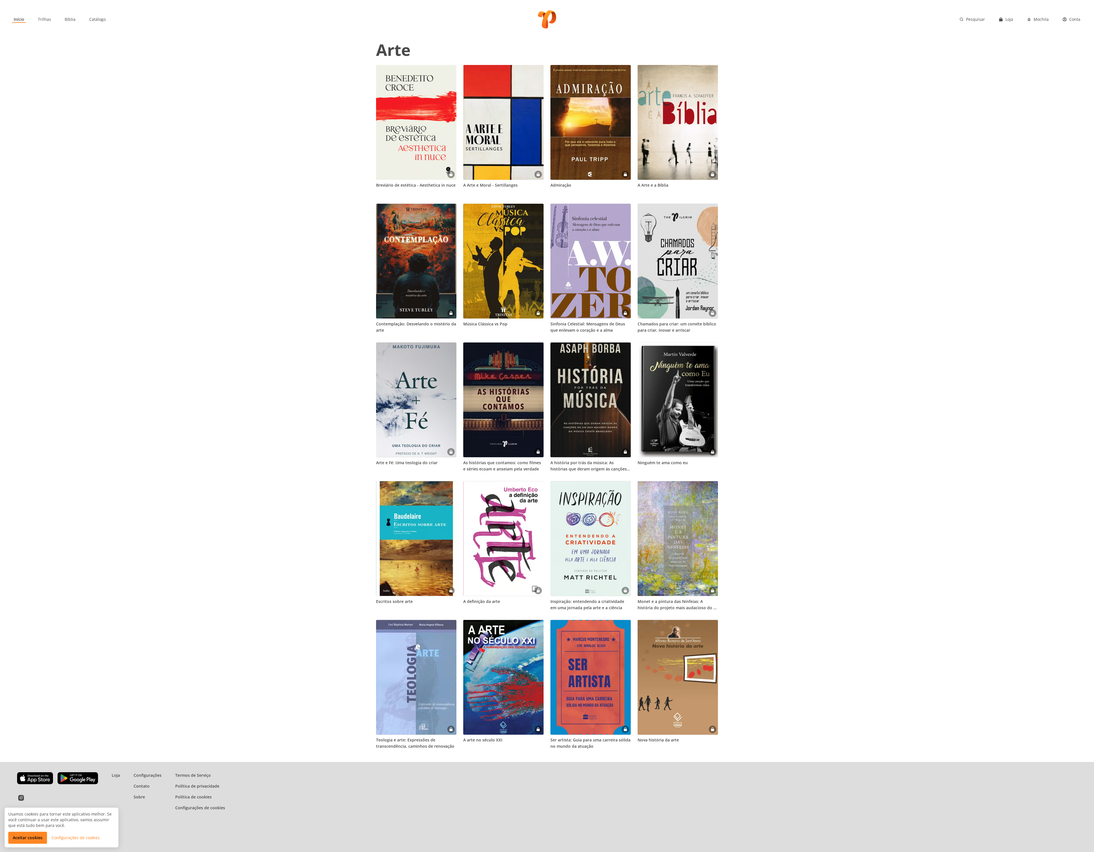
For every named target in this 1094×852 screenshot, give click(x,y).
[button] (27, 838)
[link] (19, 19)
